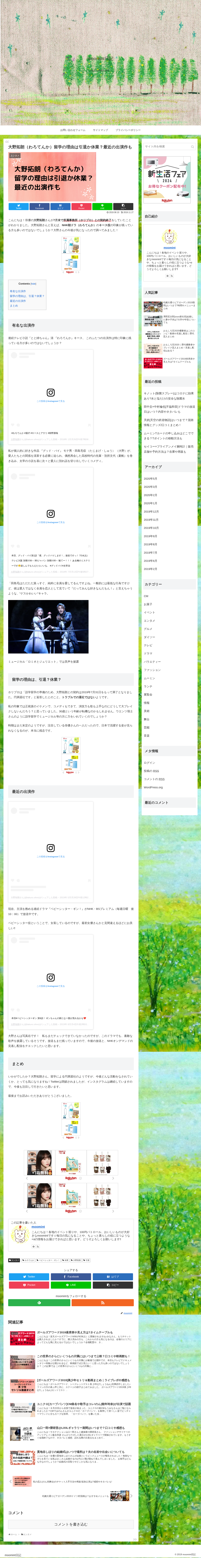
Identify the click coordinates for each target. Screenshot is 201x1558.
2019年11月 (151, 519)
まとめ (14, 305)
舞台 (146, 719)
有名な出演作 (18, 291)
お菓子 (148, 604)
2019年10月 (151, 527)
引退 (87, 1260)
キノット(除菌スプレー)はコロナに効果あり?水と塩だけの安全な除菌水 (169, 396)
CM (146, 596)
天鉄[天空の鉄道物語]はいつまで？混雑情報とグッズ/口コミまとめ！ (168, 422)
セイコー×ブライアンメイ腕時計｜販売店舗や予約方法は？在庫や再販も (169, 449)
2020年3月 (150, 486)
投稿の (151, 770)
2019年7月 (150, 552)
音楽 (146, 735)
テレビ (148, 645)
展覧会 (148, 694)
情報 (146, 702)
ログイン (149, 762)
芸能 (146, 727)
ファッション (152, 670)
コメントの (154, 779)
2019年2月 (150, 569)
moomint (38, 1226)
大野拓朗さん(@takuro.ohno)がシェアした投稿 (34, 897)
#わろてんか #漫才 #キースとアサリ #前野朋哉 (34, 433)
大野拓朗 (15, 439)
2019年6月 (150, 560)
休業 (66, 1260)
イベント (149, 612)
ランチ (148, 686)
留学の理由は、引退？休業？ (27, 296)
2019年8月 (150, 544)
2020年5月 (150, 478)
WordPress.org (153, 787)
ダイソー (149, 637)
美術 (146, 711)
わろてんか (29, 1260)
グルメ (148, 628)
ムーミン (149, 678)
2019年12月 (151, 511)
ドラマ (148, 653)
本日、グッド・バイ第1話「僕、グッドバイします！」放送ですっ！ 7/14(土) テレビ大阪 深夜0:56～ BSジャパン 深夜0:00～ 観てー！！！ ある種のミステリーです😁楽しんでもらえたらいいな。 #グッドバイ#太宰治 (50, 560)
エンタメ (15, 1260)
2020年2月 (150, 495)
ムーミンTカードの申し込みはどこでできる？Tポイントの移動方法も (169, 436)
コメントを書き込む (71, 1524)
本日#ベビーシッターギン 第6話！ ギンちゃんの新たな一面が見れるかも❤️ (48, 1018)
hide (33, 283)
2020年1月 (150, 503)
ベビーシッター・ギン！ (49, 1260)
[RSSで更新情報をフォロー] (38, 1246)
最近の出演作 (18, 300)
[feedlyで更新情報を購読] (33, 1246)
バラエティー (152, 661)
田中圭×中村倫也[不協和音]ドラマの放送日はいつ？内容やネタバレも (169, 409)
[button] (193, 147)
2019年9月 (150, 536)
